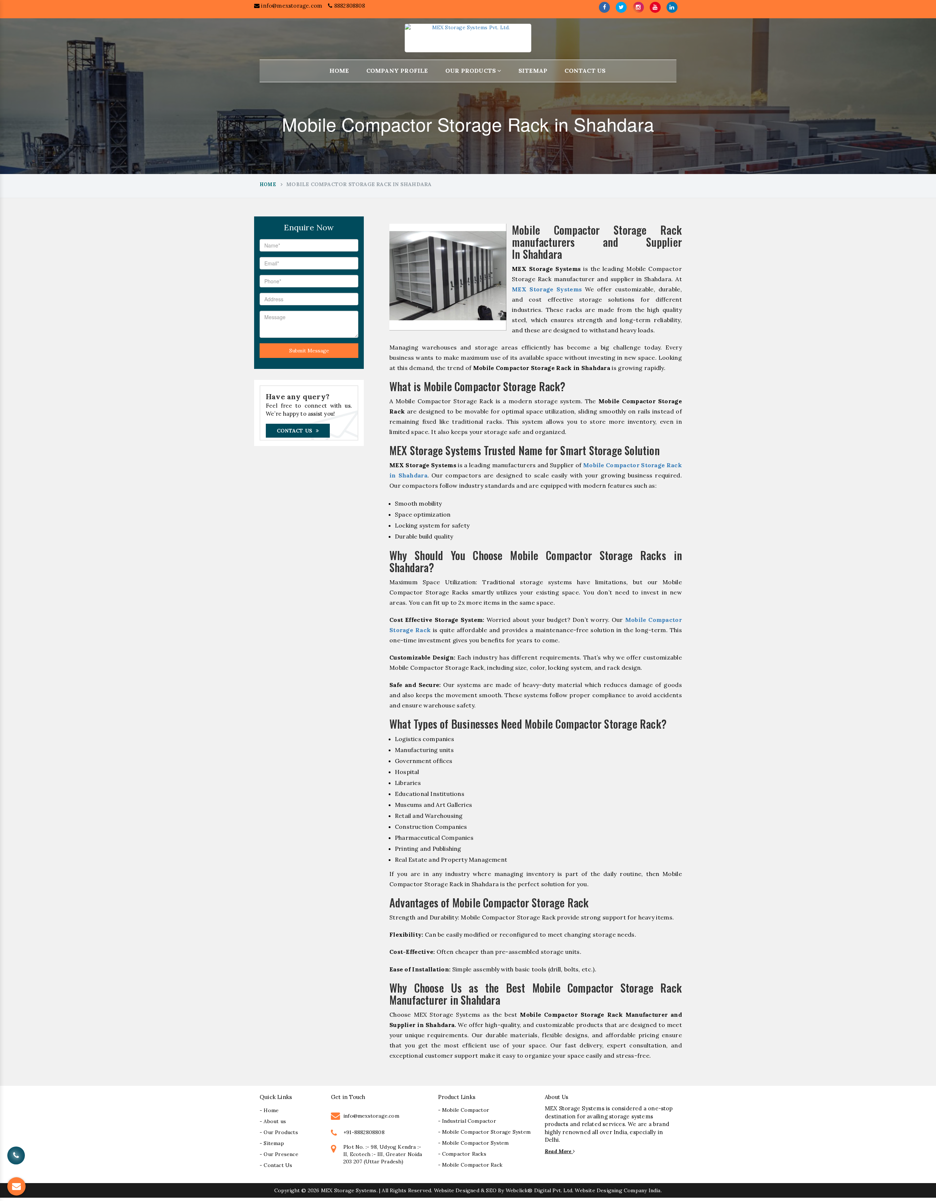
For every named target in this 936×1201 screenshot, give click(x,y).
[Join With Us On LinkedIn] (672, 7)
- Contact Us (276, 1165)
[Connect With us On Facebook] (604, 7)
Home (339, 70)
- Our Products (279, 1132)
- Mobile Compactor (464, 1110)
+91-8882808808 (364, 1132)
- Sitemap (272, 1143)
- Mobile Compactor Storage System (484, 1132)
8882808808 (349, 5)
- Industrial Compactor (467, 1121)
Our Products (471, 70)
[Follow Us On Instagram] (638, 7)
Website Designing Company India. (618, 1190)
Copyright (287, 1190)
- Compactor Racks (462, 1154)
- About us (273, 1121)
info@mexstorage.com (291, 5)
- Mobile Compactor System (473, 1143)
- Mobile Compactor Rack (470, 1165)
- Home (269, 1110)
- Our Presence (279, 1154)
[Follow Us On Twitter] (621, 7)
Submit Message (309, 350)
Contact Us (585, 70)
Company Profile (397, 70)
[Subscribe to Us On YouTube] (655, 7)
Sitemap (532, 70)
